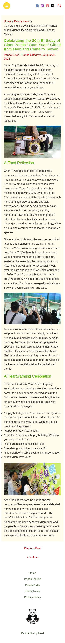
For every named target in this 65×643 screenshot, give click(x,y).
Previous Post (32, 548)
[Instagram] (42, 5)
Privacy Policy (32, 597)
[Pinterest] (47, 5)
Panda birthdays (31, 55)
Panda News (11, 55)
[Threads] (52, 5)
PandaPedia (32, 585)
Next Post (32, 557)
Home (32, 573)
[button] (60, 6)
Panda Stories (32, 579)
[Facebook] (37, 5)
